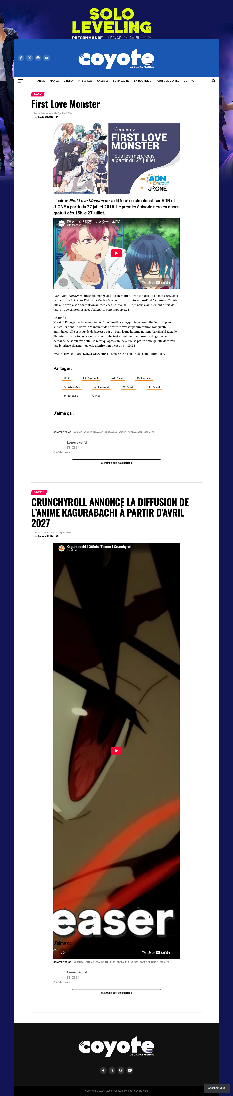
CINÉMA (68, 81)
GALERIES (102, 81)
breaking (111, 432)
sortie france (149, 962)
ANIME (41, 81)
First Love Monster (131, 432)
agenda (79, 962)
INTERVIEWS (85, 81)
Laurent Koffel (46, 117)
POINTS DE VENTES (167, 81)
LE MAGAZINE (121, 81)
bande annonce (94, 432)
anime (78, 432)
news (135, 962)
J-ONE (59, 206)
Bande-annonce (106, 962)
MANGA (54, 81)
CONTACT (190, 81)
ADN (166, 200)
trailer (150, 432)
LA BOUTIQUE (142, 81)
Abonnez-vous (216, 1088)
